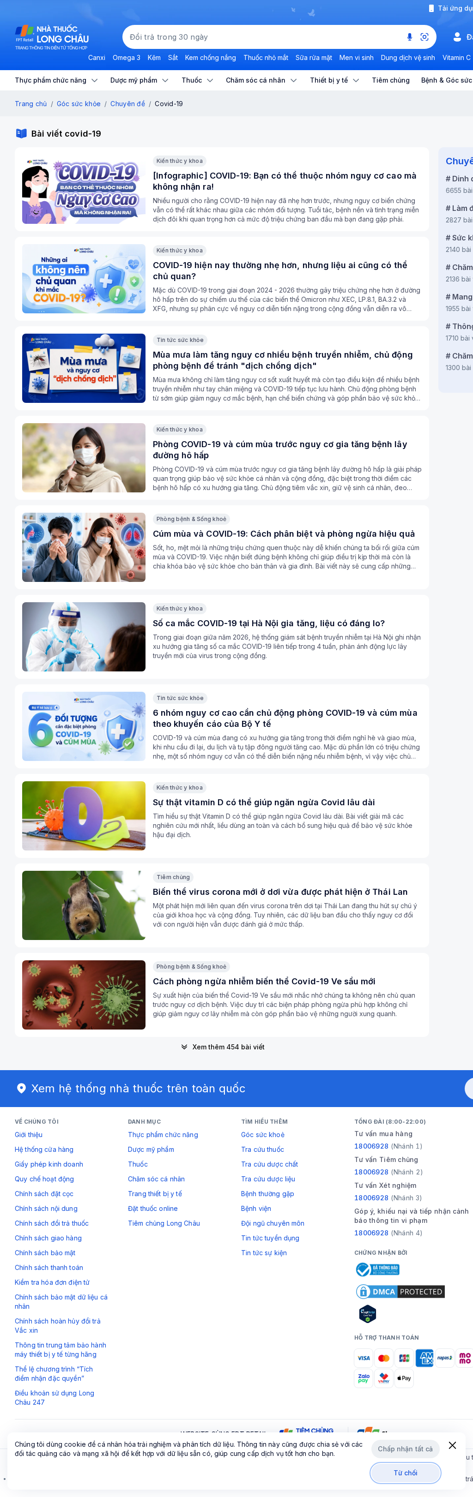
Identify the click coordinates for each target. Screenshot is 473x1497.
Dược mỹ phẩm (151, 1149)
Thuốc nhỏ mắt (265, 57)
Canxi (96, 57)
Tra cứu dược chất (269, 1164)
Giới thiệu (28, 1134)
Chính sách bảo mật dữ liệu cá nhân (61, 1301)
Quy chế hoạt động (44, 1179)
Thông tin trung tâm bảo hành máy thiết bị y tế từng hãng (60, 1349)
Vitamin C (457, 57)
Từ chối (406, 1473)
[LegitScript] (400, 1314)
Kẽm (154, 57)
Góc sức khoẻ (263, 1134)
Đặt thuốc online (153, 1208)
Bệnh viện (256, 1208)
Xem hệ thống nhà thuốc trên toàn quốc (138, 1088)
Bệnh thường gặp (267, 1194)
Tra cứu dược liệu (268, 1179)
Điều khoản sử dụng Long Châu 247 (54, 1397)
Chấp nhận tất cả (405, 1449)
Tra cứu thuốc (262, 1149)
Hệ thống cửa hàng (44, 1149)
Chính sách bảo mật (45, 1253)
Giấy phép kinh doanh (49, 1164)
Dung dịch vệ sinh (408, 57)
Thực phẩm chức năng (163, 1134)
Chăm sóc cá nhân (156, 1179)
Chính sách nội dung (46, 1208)
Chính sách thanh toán (49, 1267)
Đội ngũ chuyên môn (273, 1223)
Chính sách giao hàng (48, 1238)
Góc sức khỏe (79, 104)
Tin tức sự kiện (264, 1253)
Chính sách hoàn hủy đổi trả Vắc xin (58, 1325)
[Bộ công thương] (377, 1269)
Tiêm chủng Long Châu (164, 1223)
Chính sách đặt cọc (44, 1194)
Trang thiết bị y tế (155, 1194)
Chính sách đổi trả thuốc (52, 1223)
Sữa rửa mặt (314, 57)
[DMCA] (400, 1291)
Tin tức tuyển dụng (270, 1238)
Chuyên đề (127, 104)
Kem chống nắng (210, 57)
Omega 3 (126, 57)
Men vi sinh (357, 57)
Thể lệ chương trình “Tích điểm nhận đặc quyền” (54, 1373)
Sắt (173, 57)
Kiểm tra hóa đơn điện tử (52, 1282)
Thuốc (138, 1164)
